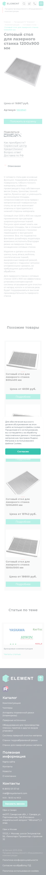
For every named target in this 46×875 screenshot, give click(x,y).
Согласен (23, 451)
